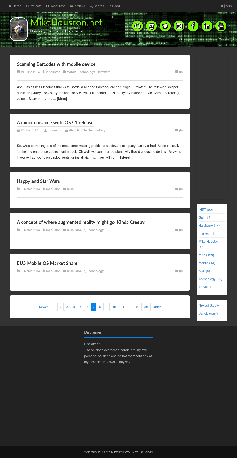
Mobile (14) (207, 263)
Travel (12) (207, 286)
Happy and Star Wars (38, 181)
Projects (35, 5)
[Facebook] (193, 25)
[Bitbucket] (151, 25)
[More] (62, 98)
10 (114, 307)
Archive (79, 5)
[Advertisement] (212, 126)
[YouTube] (220, 25)
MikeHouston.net (66, 23)
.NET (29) (206, 209)
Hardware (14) (209, 225)
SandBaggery (208, 313)
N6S (228, 5)
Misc (72, 130)
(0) (181, 72)
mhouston (53, 72)
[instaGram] (179, 25)
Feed (115, 5)
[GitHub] (137, 25)
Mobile (71, 72)
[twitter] (165, 25)
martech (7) (207, 233)
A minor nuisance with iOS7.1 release (55, 123)
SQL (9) (204, 270)
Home (16, 5)
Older (157, 307)
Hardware (103, 72)
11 (122, 307)
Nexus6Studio (209, 305)
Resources (57, 5)
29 (137, 307)
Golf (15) (205, 217)
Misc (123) (206, 255)
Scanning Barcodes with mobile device (56, 64)
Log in (148, 452)
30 (146, 307)
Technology (86, 72)
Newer (43, 307)
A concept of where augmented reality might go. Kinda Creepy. (81, 222)
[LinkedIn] (206, 25)
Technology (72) (210, 279)
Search (98, 5)
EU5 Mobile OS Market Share (47, 263)
